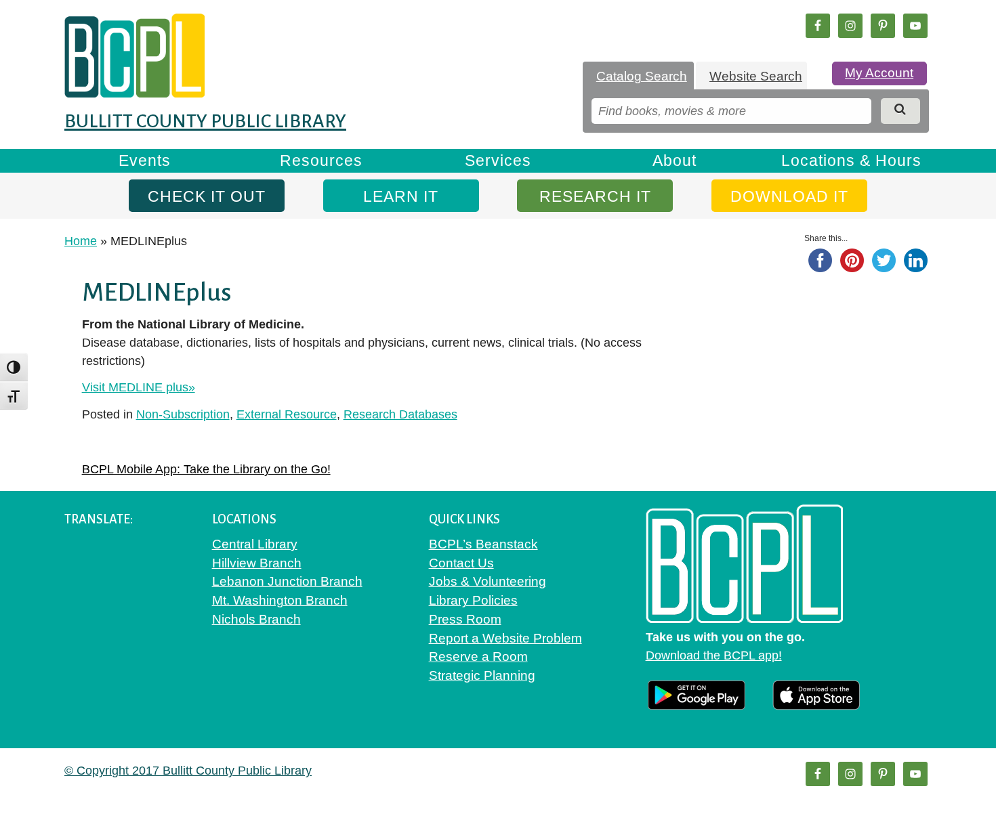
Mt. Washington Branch (280, 600)
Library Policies (473, 600)
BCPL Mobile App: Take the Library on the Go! (206, 469)
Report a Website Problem (505, 638)
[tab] (638, 76)
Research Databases (400, 414)
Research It (595, 196)
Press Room (465, 619)
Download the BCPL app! (714, 655)
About (674, 160)
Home (80, 241)
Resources (321, 160)
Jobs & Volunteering (487, 581)
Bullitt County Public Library (205, 121)
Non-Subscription (183, 414)
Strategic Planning (482, 675)
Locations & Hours (851, 160)
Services (498, 160)
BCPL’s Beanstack (483, 544)
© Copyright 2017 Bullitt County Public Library (188, 770)
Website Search (755, 76)
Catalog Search (641, 76)
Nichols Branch (256, 619)
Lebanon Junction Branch (287, 581)
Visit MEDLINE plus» (138, 387)
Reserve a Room (478, 656)
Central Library (254, 544)
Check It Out (207, 196)
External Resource (286, 414)
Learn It (400, 196)
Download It (789, 196)
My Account (879, 73)
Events (145, 160)
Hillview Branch (257, 563)
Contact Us (461, 563)
